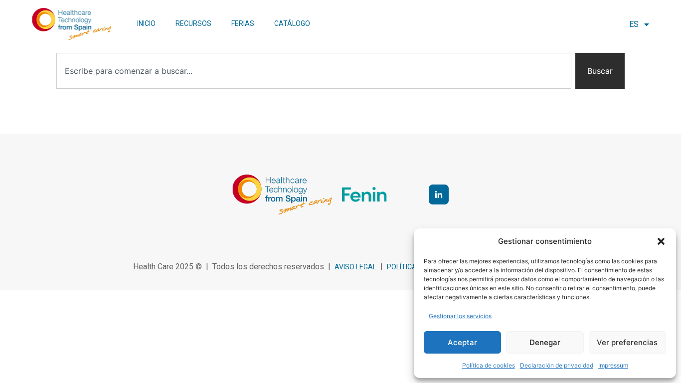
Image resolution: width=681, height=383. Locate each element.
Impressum (613, 365)
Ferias (242, 23)
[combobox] (313, 71)
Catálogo (292, 23)
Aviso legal (355, 267)
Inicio (146, 23)
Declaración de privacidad (556, 365)
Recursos (193, 23)
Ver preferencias (627, 342)
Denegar (544, 342)
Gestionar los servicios (460, 316)
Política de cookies (488, 365)
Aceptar (462, 342)
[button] (661, 241)
